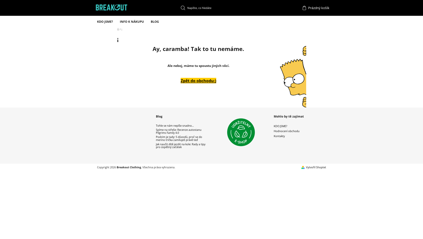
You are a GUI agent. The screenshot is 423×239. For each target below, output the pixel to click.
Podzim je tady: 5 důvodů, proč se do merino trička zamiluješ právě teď (179, 138)
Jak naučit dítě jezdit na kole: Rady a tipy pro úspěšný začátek (180, 146)
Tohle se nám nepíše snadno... (175, 125)
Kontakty (279, 136)
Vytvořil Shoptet (316, 167)
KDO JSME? (280, 126)
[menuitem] (105, 21)
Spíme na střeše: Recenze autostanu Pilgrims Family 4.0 (178, 131)
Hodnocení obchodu (287, 131)
